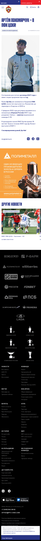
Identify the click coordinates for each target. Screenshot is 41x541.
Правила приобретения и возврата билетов (13, 523)
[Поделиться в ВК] (28, 139)
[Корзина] (38, 7)
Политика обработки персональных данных (14, 518)
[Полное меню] (3, 7)
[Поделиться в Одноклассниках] (37, 139)
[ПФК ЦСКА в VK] (3, 491)
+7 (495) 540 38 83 (8, 509)
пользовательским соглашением (12, 531)
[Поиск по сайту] (27, 7)
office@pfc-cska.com (11, 513)
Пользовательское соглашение (10, 520)
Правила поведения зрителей (10, 525)
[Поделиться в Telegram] (33, 139)
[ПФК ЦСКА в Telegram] (9, 491)
